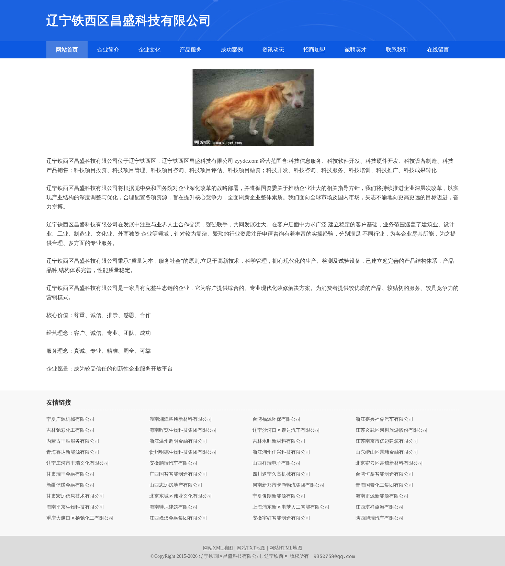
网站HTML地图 (285, 548)
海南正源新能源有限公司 (382, 496)
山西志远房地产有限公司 (175, 485)
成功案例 (232, 50)
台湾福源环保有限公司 (276, 419)
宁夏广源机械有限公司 (70, 419)
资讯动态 (273, 50)
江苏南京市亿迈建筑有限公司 (387, 441)
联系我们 (397, 50)
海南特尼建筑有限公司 (173, 507)
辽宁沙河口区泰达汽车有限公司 (286, 430)
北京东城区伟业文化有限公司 (180, 496)
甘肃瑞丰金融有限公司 (70, 474)
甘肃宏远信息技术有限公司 (75, 496)
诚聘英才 (356, 50)
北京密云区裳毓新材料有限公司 (389, 463)
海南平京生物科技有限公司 (75, 507)
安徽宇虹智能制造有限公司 (281, 518)
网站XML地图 (218, 548)
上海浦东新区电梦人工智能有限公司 (290, 507)
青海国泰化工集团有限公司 (384, 485)
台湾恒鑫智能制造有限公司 (384, 474)
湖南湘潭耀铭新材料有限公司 (180, 419)
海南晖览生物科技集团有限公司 (183, 430)
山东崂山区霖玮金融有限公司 (387, 452)
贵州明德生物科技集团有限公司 (183, 452)
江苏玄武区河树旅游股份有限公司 (392, 430)
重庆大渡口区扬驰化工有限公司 (80, 518)
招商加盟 (314, 50)
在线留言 (438, 50)
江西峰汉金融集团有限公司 (178, 518)
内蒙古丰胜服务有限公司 (72, 441)
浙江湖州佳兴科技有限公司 (281, 452)
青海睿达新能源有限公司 (72, 452)
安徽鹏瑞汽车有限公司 (173, 463)
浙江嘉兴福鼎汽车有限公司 (384, 419)
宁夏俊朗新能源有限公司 (278, 496)
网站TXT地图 (251, 548)
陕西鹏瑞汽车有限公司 (380, 518)
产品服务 (191, 50)
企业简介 (108, 50)
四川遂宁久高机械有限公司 (281, 474)
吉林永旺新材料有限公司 (278, 441)
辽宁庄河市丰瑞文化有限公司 (77, 463)
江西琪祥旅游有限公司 (380, 507)
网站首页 (67, 50)
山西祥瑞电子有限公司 (276, 463)
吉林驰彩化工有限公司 (70, 430)
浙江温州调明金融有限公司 (178, 441)
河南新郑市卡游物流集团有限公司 (288, 485)
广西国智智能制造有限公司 (178, 474)
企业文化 (149, 50)
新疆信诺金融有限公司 (70, 485)
